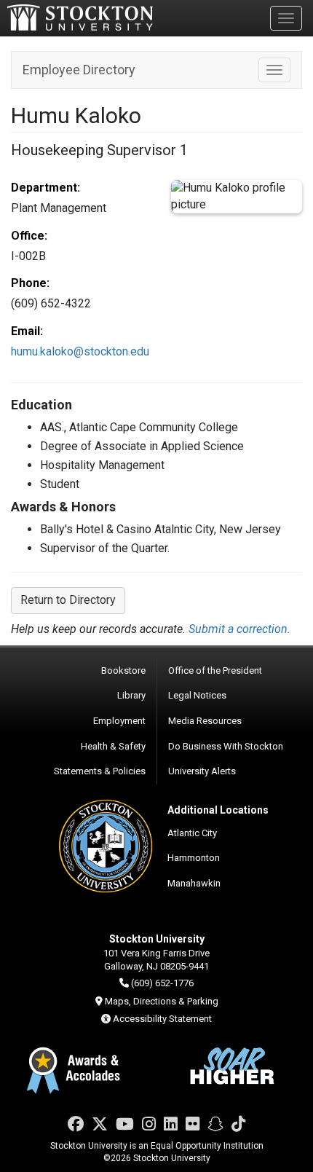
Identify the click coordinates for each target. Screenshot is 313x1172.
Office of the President (215, 670)
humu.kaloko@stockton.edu (80, 351)
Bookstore (123, 670)
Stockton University (80, 17)
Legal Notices (197, 695)
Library (131, 695)
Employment (119, 720)
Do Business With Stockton (225, 746)
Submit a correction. (239, 629)
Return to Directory (68, 600)
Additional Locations (218, 810)
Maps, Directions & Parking (161, 1001)
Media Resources (205, 720)
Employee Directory (79, 69)
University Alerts (202, 771)
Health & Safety (113, 746)
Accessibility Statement (162, 1018)
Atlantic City (192, 832)
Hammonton (193, 857)
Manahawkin (194, 883)
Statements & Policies (100, 771)
